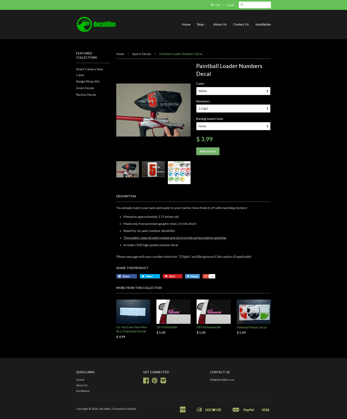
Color (200, 83)
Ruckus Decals (86, 94)
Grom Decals (85, 88)
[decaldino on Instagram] (163, 381)
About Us (220, 24)
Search (80, 379)
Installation (263, 24)
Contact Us (241, 24)
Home (186, 24)
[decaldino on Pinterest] (155, 381)
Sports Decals (141, 54)
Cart (217, 5)
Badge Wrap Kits (88, 81)
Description (126, 196)
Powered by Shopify (124, 408)
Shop (200, 24)
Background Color (210, 118)
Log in (230, 5)
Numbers (203, 101)
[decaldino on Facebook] (146, 381)
